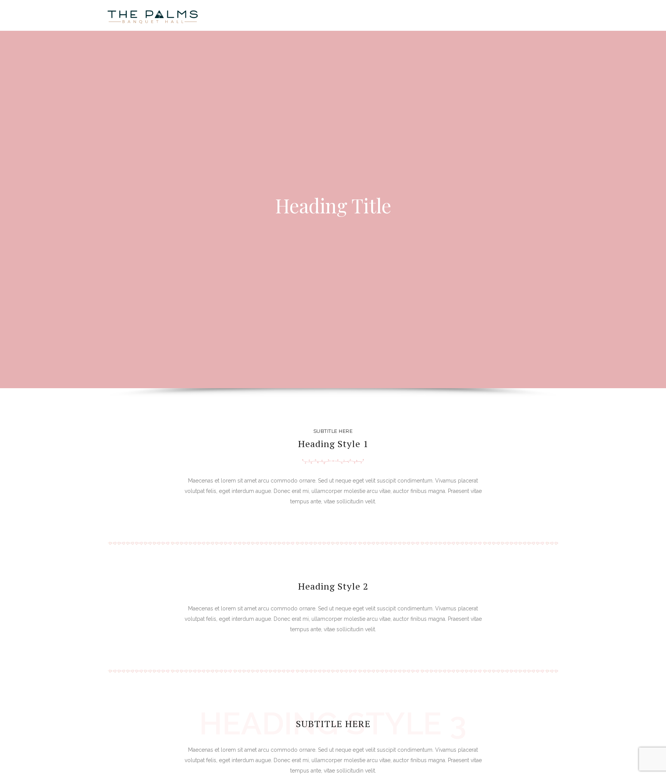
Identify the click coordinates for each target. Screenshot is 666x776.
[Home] (153, 15)
